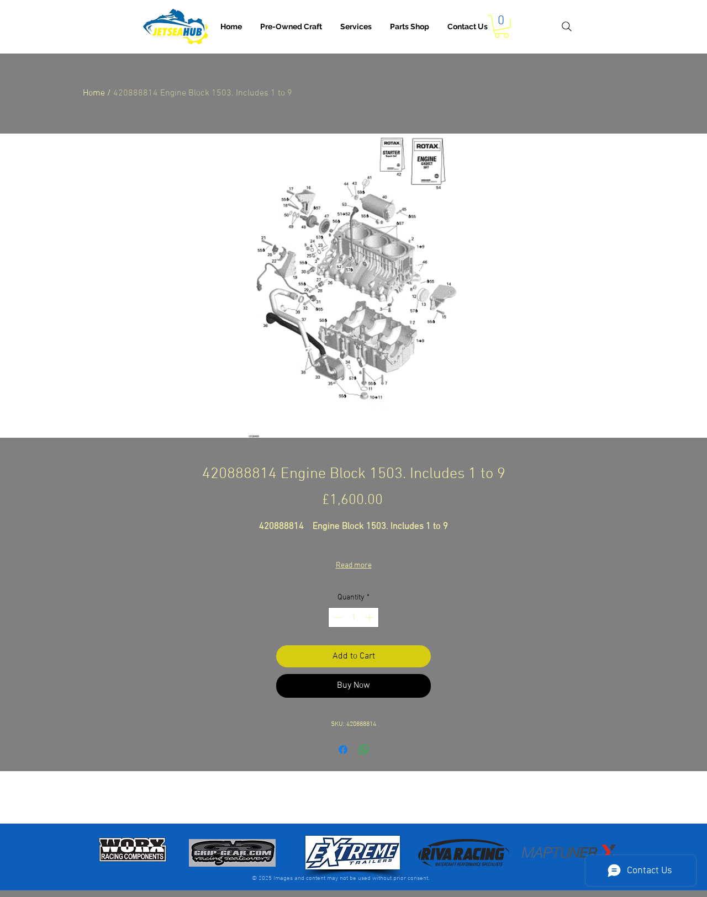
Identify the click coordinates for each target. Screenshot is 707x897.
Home (94, 93)
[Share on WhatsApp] (364, 749)
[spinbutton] (353, 617)
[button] (356, 26)
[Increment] (370, 617)
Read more (354, 565)
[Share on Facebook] (343, 749)
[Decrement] (337, 617)
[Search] (566, 26)
